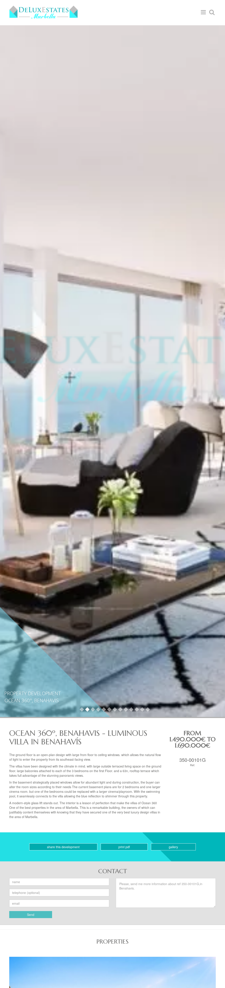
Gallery (173, 847)
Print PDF (124, 847)
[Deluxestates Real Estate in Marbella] (43, 12)
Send (30, 914)
